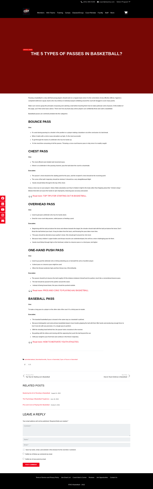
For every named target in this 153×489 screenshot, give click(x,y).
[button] (123, 1)
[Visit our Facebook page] (2, 198)
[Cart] (126, 13)
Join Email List (66, 477)
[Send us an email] (2, 221)
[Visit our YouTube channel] (2, 209)
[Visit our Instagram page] (2, 215)
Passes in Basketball (53, 359)
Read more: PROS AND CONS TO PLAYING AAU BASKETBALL (60, 290)
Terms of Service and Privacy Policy (47, 477)
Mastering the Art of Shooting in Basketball (36, 393)
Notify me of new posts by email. (35, 459)
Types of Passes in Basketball (68, 359)
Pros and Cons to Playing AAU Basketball (36, 405)
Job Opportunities (102, 477)
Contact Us (113, 477)
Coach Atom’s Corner (80, 477)
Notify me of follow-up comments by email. (39, 454)
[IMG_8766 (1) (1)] (26, 11)
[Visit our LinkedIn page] (2, 204)
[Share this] (25, 364)
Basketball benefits (41, 359)
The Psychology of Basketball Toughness (36, 399)
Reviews (91, 477)
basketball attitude (30, 359)
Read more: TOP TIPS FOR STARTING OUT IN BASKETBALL (59, 196)
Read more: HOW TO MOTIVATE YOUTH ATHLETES (56, 342)
